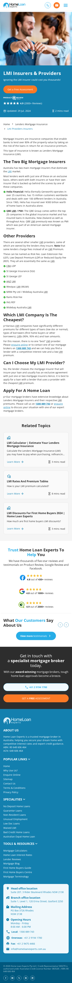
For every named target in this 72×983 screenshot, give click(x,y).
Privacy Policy (10, 792)
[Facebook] (5, 978)
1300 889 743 (23, 348)
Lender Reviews (12, 859)
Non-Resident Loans (14, 814)
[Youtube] (12, 978)
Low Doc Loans (11, 823)
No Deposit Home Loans (16, 806)
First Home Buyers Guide (17, 867)
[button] (65, 5)
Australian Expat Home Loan (19, 836)
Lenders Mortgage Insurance (31, 124)
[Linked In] (32, 978)
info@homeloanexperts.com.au (28, 949)
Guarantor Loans (12, 810)
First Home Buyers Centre (17, 872)
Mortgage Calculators (15, 850)
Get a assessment (36, 698)
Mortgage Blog (11, 863)
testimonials (33, 636)
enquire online (19, 344)
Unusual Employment (15, 819)
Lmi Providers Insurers (20, 128)
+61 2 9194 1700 (26, 937)
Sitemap (8, 779)
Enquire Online (11, 774)
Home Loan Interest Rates (17, 855)
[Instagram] (25, 978)
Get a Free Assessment (20, 89)
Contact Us (9, 783)
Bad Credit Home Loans (16, 832)
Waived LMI (9, 827)
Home (6, 124)
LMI (10, 171)
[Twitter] (19, 978)
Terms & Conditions (14, 787)
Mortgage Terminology (16, 876)
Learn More (13, 461)
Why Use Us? (10, 770)
